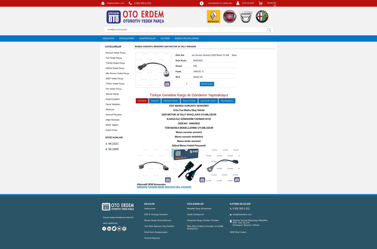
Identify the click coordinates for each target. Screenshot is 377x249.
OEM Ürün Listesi (238, 232)
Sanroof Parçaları (114, 114)
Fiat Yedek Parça (114, 58)
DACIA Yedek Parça (115, 68)
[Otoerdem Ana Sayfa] (134, 17)
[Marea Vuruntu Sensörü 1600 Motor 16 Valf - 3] (188, 182)
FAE (195, 66)
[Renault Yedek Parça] (213, 16)
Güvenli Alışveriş (152, 238)
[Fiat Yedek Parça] (229, 16)
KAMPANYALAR (147, 38)
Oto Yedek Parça (113, 89)
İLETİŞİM (165, 38)
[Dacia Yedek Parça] (246, 17)
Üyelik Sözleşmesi (195, 214)
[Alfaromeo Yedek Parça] (262, 16)
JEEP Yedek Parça (114, 78)
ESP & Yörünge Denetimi (156, 214)
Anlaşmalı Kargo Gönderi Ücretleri (203, 220)
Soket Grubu (112, 130)
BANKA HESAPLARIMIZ (187, 38)
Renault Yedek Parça (115, 53)
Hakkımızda (149, 208)
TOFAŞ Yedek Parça (115, 63)
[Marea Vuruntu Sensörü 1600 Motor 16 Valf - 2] (154, 182)
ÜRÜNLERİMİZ (126, 38)
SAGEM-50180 (156, 187)
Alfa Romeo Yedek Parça (117, 73)
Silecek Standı (112, 94)
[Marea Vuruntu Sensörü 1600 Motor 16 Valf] (153, 87)
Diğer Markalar (113, 120)
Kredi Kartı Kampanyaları (156, 232)
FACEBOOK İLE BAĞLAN (220, 3)
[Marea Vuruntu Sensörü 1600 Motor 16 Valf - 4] (223, 182)
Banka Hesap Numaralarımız (157, 220)
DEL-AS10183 (183, 187)
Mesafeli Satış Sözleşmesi (199, 208)
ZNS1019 (170, 187)
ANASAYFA (108, 38)
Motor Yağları (112, 125)
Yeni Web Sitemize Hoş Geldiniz (159, 226)
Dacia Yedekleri (113, 104)
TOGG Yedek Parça (115, 83)
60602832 (142, 187)
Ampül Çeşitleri (113, 99)
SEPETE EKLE (207, 84)
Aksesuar (110, 109)
